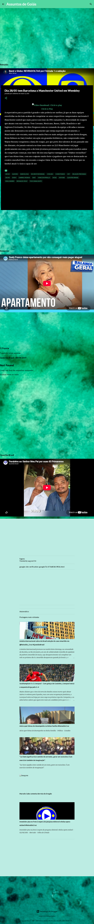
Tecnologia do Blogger (48, 911)
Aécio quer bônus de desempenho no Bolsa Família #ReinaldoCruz (44, 726)
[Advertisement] (47, 229)
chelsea (50, 174)
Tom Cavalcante (36, 181)
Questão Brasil (72, 177)
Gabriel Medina (24, 177)
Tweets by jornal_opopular (10, 353)
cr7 (68, 174)
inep (33, 177)
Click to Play (47, 109)
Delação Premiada (79, 174)
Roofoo (53, 916)
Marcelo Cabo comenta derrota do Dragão (35, 794)
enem (14, 177)
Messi (54, 177)
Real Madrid (10, 181)
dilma (8, 177)
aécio (8, 174)
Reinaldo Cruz (22, 181)
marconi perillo (44, 177)
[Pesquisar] (39, 4)
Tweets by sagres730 (27, 561)
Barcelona (24, 174)
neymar (62, 177)
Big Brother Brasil (37, 174)
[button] (6, 98)
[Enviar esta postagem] (6, 171)
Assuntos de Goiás (21, 4)
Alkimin (15, 174)
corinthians (60, 174)
